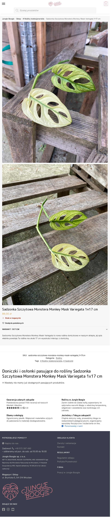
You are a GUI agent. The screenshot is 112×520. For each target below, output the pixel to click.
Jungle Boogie (8, 19)
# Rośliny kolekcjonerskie (33, 19)
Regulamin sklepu (65, 458)
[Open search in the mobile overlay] (55, 10)
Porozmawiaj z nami (73, 426)
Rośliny (59, 358)
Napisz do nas (11, 443)
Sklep (18, 19)
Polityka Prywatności (67, 461)
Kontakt (60, 447)
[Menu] (6, 4)
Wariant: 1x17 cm (10, 329)
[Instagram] (8, 509)
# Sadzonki (68, 361)
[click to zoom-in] (55, 92)
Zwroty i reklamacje (66, 443)
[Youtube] (12, 509)
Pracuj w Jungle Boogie (68, 472)
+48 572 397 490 (23, 448)
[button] (105, 4)
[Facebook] (3, 509)
